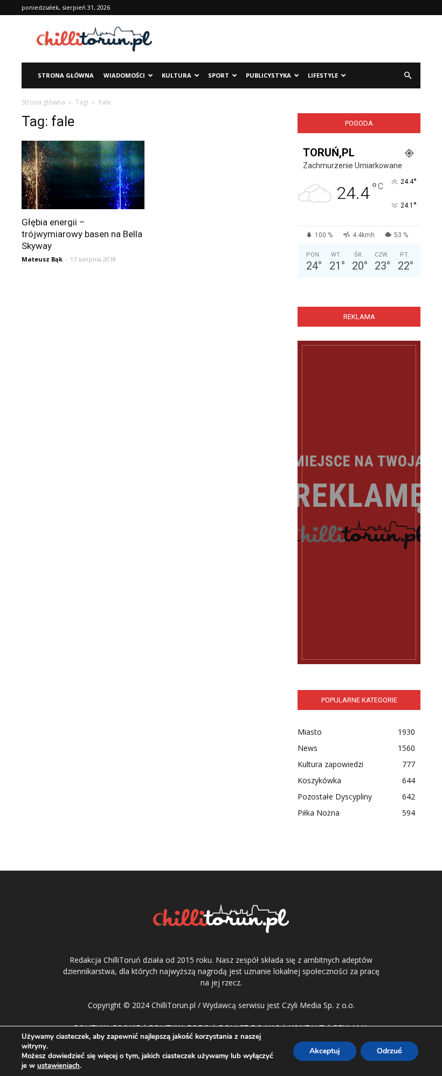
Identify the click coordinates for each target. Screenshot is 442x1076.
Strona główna (43, 102)
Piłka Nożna (319, 813)
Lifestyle (323, 75)
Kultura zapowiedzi (330, 764)
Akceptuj (324, 1051)
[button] (407, 75)
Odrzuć (389, 1051)
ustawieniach (58, 1066)
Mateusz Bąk (42, 259)
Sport (218, 75)
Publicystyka (268, 75)
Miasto (310, 732)
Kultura (176, 75)
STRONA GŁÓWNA (66, 75)
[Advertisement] (294, 39)
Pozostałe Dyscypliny (335, 796)
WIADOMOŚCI (124, 75)
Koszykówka (319, 780)
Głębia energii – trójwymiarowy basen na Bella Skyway (82, 234)
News (307, 748)
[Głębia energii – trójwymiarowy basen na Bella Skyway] (83, 175)
